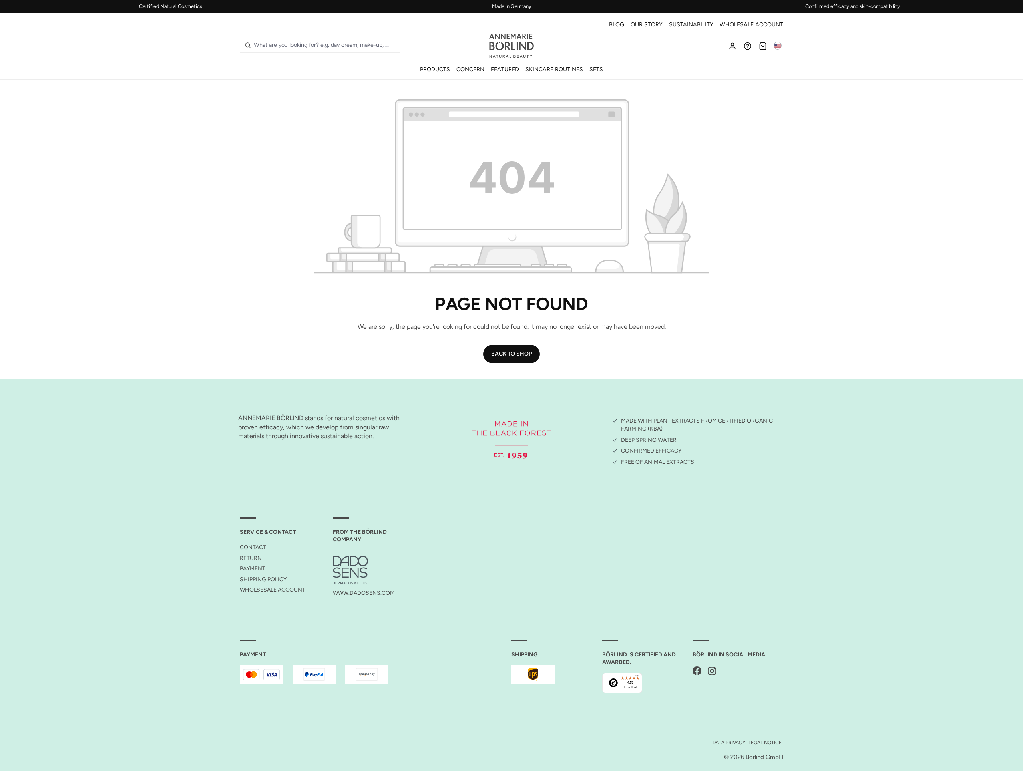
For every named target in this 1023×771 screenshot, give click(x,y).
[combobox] (325, 45)
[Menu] (637, 677)
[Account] (732, 45)
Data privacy (729, 742)
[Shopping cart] (762, 45)
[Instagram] (712, 671)
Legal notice (765, 742)
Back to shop (511, 353)
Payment (252, 568)
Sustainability (691, 24)
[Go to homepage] (511, 46)
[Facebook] (697, 671)
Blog (616, 24)
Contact (253, 547)
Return (251, 558)
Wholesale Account (751, 24)
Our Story (647, 24)
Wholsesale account (272, 589)
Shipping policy (263, 579)
